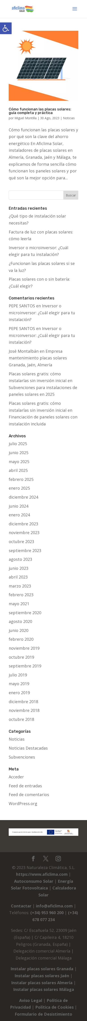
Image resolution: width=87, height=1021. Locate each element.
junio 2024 (18, 506)
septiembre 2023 (25, 550)
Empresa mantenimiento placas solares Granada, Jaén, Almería (38, 357)
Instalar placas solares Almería (41, 982)
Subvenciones (22, 757)
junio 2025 (18, 452)
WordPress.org (23, 803)
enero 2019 (19, 692)
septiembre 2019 (25, 666)
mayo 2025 (19, 461)
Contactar (21, 906)
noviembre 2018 (24, 710)
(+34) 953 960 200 (47, 912)
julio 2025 (18, 443)
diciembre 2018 (23, 701)
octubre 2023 (21, 541)
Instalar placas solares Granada (41, 968)
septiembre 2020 (25, 612)
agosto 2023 (20, 559)
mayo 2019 (19, 683)
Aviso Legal (30, 1000)
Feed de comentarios (29, 794)
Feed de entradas (25, 785)
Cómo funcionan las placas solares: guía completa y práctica (40, 111)
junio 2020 (18, 630)
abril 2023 (18, 577)
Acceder (16, 776)
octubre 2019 (21, 657)
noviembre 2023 (24, 532)
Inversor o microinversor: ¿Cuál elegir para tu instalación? (42, 312)
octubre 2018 (21, 719)
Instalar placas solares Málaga (43, 989)
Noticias (69, 118)
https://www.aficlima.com (42, 874)
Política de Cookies (54, 1007)
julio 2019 (18, 675)
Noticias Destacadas (28, 748)
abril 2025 (18, 470)
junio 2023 (18, 568)
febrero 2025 (21, 479)
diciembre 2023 (23, 523)
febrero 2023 (21, 594)
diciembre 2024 (23, 497)
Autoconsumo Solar (33, 881)
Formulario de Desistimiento (43, 1014)
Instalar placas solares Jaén (41, 975)
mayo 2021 (19, 603)
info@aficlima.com (54, 906)
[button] (6, 28)
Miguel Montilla (25, 118)
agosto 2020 (20, 621)
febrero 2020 (21, 639)
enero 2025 (19, 488)
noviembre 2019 (24, 648)
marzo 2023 (20, 586)
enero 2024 (19, 514)
